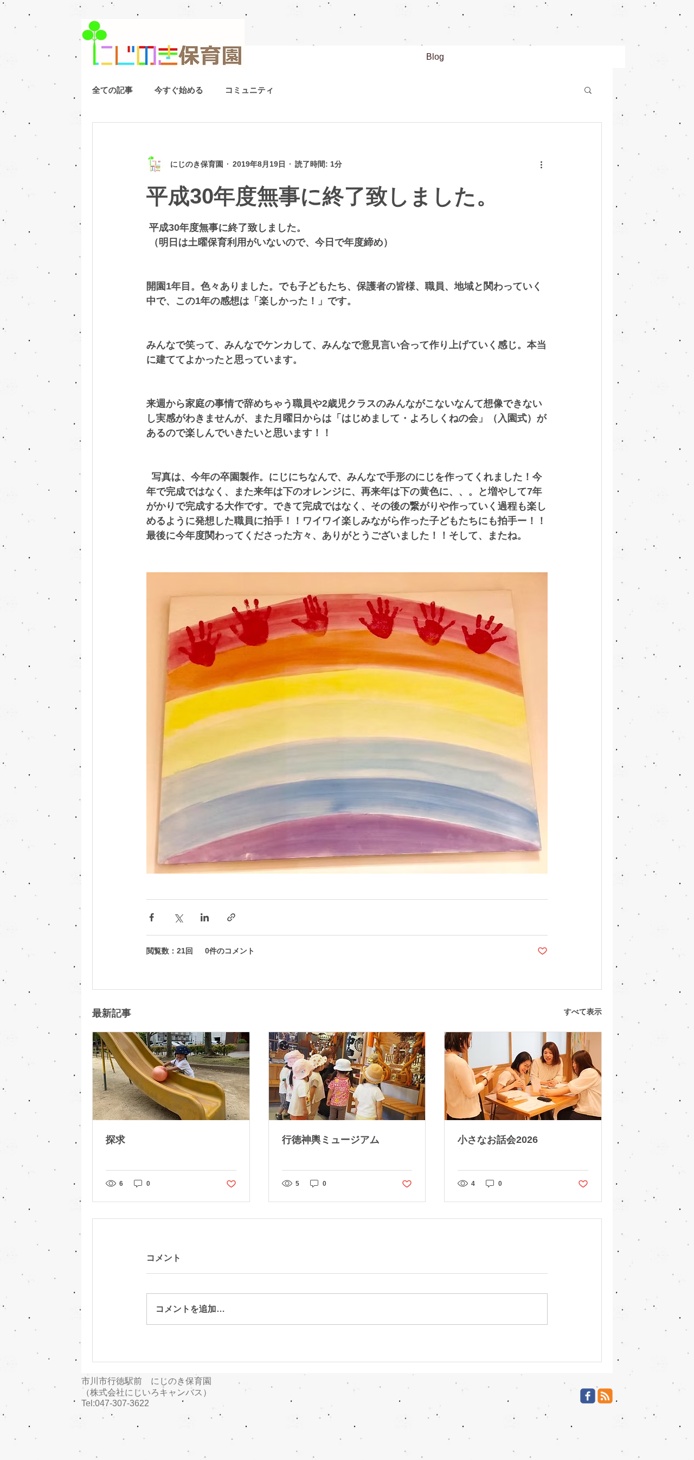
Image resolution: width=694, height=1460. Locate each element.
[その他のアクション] (541, 163)
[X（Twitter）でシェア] (178, 917)
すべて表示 (583, 1011)
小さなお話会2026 (498, 1139)
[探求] (171, 1076)
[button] (588, 89)
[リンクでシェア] (231, 917)
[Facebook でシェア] (151, 917)
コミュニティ (249, 89)
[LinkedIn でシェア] (205, 917)
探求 (115, 1139)
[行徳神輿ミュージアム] (347, 1076)
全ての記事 (112, 89)
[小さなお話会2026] (523, 1076)
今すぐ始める (179, 89)
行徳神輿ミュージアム (331, 1139)
